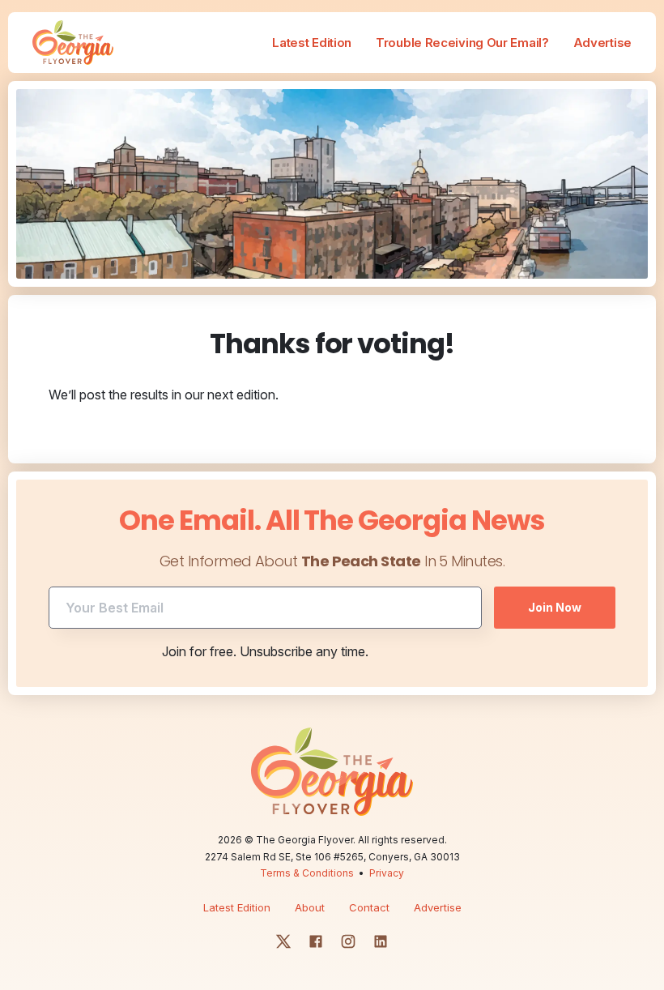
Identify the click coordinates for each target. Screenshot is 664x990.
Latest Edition (311, 42)
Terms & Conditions (307, 873)
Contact (369, 907)
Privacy (386, 873)
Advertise (602, 42)
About (310, 907)
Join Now (554, 607)
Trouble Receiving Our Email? (462, 42)
